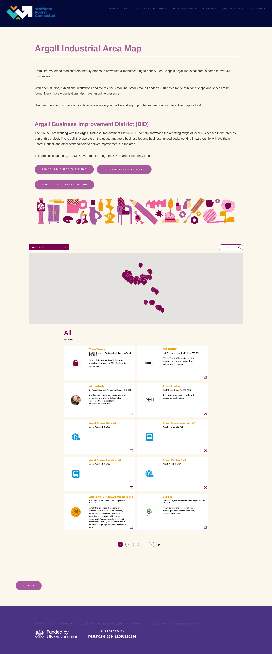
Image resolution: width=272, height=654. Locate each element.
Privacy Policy (157, 623)
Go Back (29, 585)
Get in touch (258, 9)
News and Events (233, 9)
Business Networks (185, 9)
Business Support (120, 9)
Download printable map (126, 169)
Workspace (209, 9)
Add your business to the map (64, 169)
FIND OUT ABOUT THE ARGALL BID (64, 185)
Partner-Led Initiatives (151, 9)
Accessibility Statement (186, 623)
